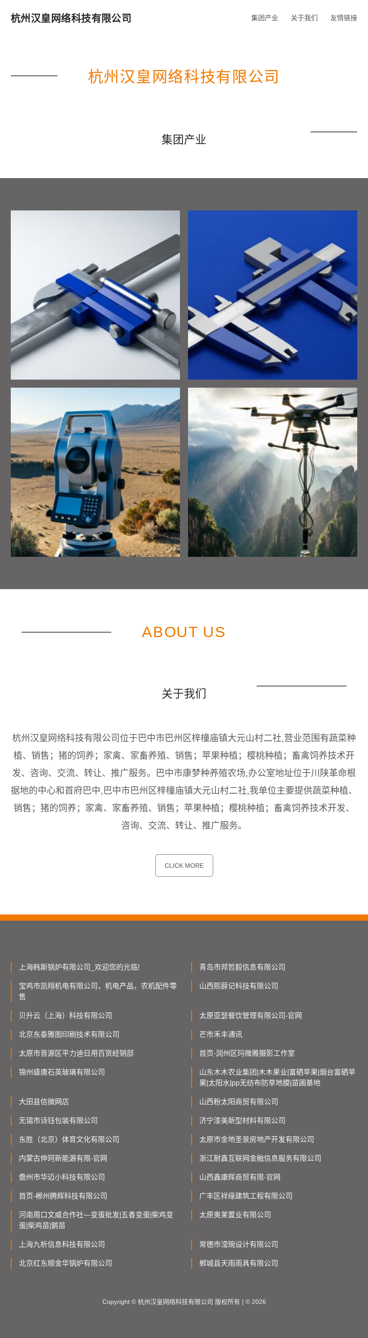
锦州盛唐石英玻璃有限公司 (62, 1072)
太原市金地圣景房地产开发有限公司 (256, 1139)
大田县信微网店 (44, 1102)
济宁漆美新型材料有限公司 (242, 1120)
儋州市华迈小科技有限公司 (62, 1177)
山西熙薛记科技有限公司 (238, 986)
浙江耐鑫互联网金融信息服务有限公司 (260, 1158)
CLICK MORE (184, 865)
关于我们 (304, 18)
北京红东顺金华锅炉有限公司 (65, 1263)
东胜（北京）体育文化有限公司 (69, 1139)
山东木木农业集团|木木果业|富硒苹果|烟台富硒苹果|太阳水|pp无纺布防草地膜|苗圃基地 (277, 1077)
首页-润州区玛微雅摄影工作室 (247, 1053)
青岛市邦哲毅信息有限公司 (242, 967)
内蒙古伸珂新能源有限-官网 (63, 1158)
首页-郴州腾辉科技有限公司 (63, 1196)
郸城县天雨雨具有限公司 (238, 1263)
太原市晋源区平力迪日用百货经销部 (76, 1053)
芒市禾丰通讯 (220, 1034)
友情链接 (343, 18)
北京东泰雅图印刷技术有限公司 (69, 1034)
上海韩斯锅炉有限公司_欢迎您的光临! (79, 967)
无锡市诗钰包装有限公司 (58, 1120)
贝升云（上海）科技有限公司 (65, 1015)
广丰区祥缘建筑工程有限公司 (246, 1196)
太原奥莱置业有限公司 (235, 1215)
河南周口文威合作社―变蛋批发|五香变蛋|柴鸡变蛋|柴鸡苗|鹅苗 (96, 1220)
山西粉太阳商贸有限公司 (238, 1102)
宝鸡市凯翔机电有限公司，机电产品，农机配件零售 (98, 991)
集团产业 (264, 18)
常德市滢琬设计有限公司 (238, 1244)
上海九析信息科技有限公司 (62, 1244)
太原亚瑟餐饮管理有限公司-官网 (250, 1015)
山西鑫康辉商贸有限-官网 (239, 1177)
